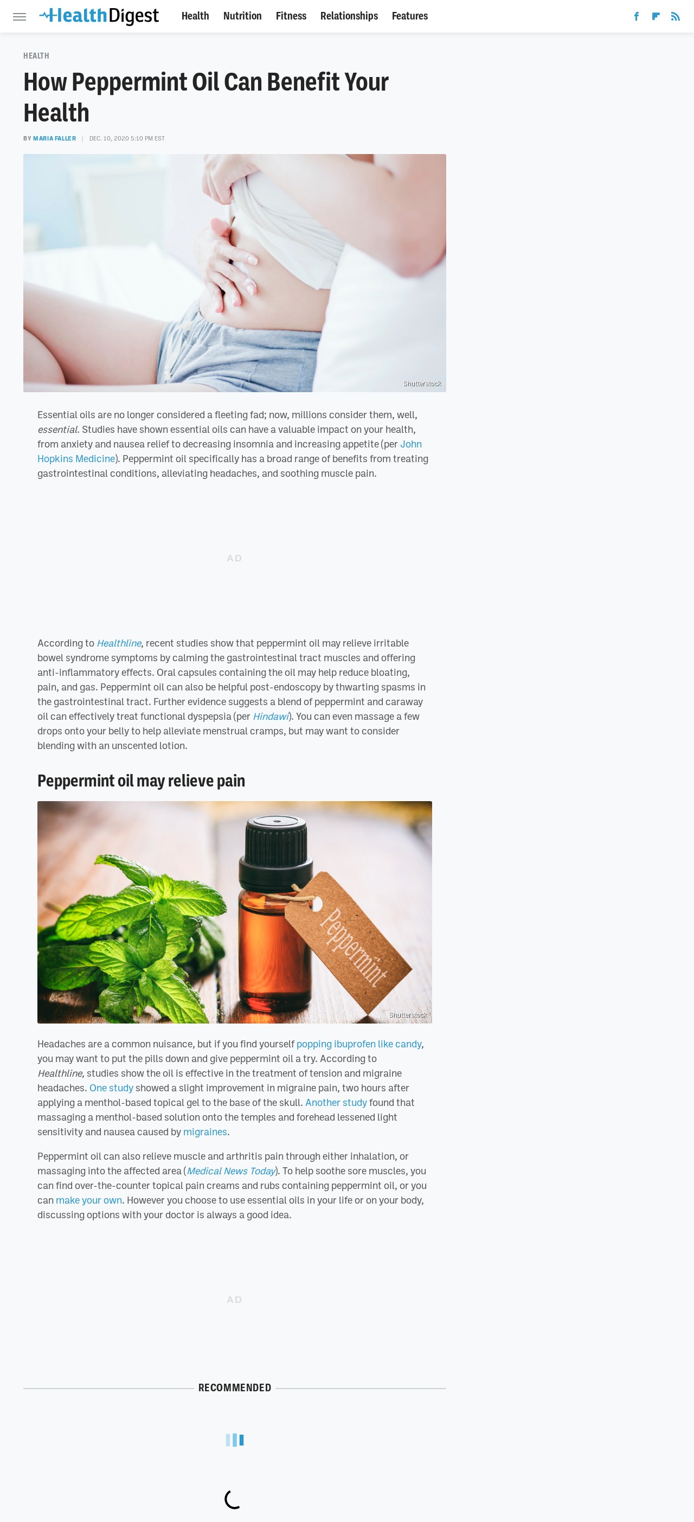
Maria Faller (54, 138)
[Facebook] (636, 18)
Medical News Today (231, 1170)
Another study (336, 1102)
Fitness (291, 16)
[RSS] (675, 18)
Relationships (349, 16)
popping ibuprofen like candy (359, 1044)
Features (410, 16)
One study (111, 1087)
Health (195, 16)
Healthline (119, 643)
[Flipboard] (656, 18)
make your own (89, 1200)
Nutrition (242, 16)
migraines (205, 1131)
